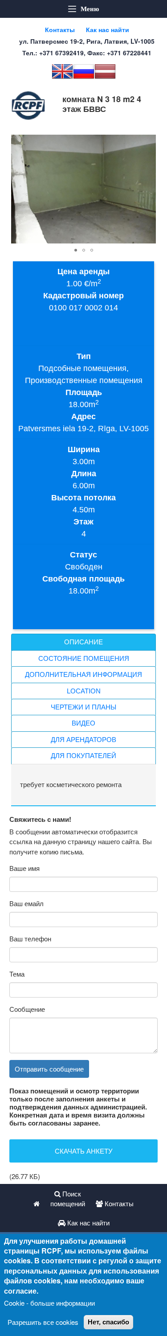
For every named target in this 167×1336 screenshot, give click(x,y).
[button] (148, 143)
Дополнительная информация (83, 674)
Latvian (105, 71)
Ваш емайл (26, 903)
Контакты (60, 29)
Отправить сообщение (49, 1068)
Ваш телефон (30, 938)
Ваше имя (24, 868)
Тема (16, 973)
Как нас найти (107, 29)
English (62, 71)
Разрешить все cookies (43, 1322)
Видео (83, 723)
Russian (83, 71)
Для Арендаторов (83, 739)
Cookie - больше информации (49, 1302)
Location (84, 691)
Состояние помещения (83, 658)
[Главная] (28, 106)
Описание (83, 642)
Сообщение (27, 1009)
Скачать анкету (84, 1150)
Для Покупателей (83, 755)
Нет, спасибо (108, 1322)
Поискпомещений (67, 1198)
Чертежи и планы (83, 707)
